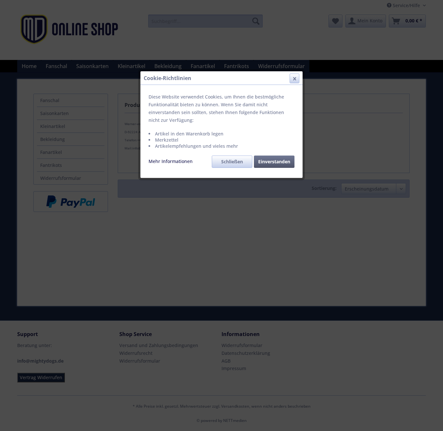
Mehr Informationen (171, 161)
